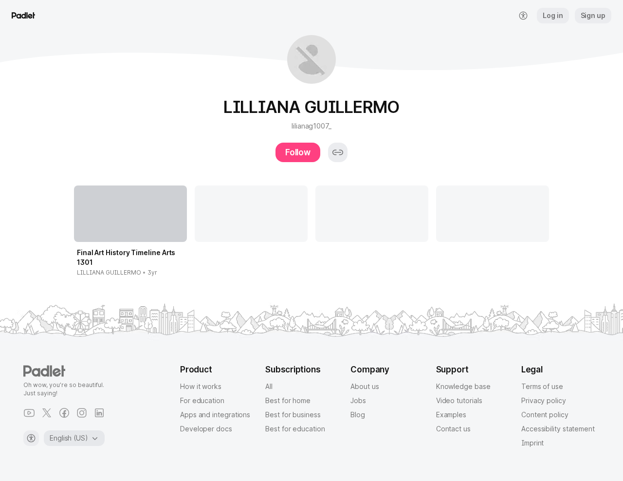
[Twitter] (47, 413)
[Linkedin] (99, 413)
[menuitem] (523, 15)
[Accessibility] (31, 438)
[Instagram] (82, 413)
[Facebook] (64, 413)
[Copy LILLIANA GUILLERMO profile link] (338, 152)
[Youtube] (29, 413)
